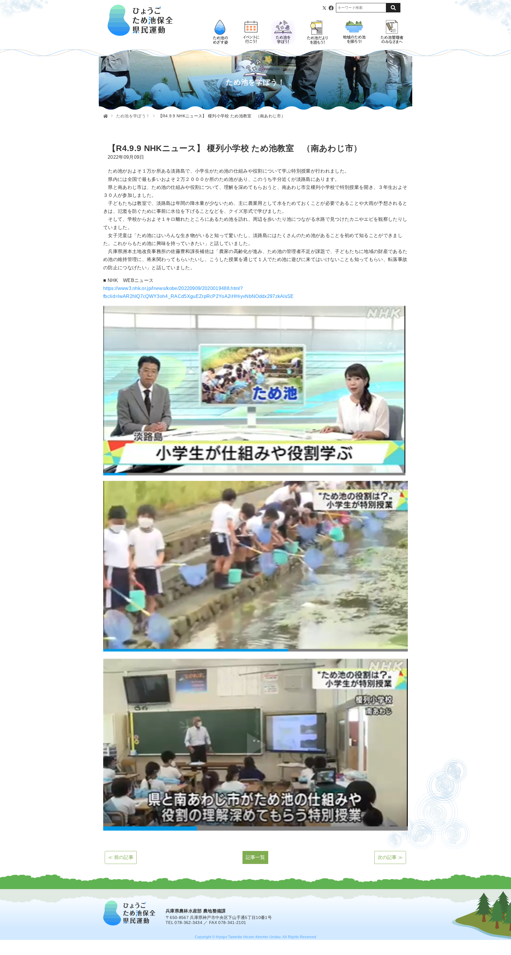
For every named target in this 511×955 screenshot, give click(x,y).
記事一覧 (255, 857)
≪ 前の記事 (120, 857)
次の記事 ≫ (390, 857)
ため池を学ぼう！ (133, 116)
